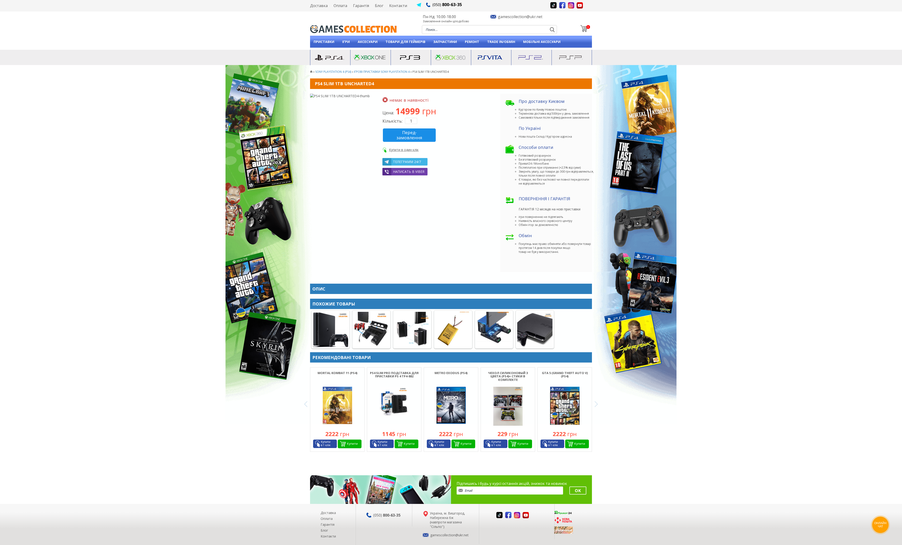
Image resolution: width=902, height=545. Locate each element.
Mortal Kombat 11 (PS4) (337, 373)
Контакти (398, 5)
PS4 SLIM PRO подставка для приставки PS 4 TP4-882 (394, 374)
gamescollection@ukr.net (520, 16)
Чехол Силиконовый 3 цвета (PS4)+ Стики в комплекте (508, 376)
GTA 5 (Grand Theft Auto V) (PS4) (565, 374)
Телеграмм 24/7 (407, 161)
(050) (447, 4)
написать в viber (408, 171)
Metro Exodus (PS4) (451, 373)
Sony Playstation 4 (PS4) (333, 72)
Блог (379, 5)
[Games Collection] (311, 72)
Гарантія (361, 5)
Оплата (340, 5)
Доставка (319, 5)
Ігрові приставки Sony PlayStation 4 (382, 72)
